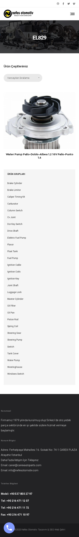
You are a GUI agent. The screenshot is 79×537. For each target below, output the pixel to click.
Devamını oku (35, 141)
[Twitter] (68, 3)
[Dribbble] (58, 3)
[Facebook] (63, 3)
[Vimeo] (74, 3)
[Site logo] (18, 13)
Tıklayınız (33, 460)
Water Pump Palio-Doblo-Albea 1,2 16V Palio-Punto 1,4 (39, 156)
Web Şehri (60, 529)
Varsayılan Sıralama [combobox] (18, 78)
